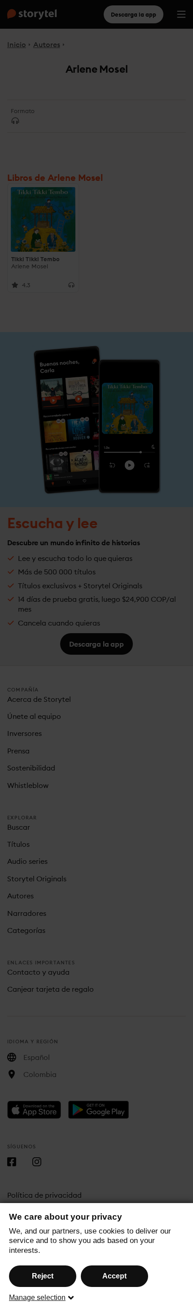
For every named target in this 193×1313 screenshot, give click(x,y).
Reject (42, 1276)
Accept (114, 1276)
